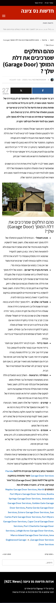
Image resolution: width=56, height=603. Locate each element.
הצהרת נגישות (18, 592)
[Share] (42, 91)
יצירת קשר (39, 3)
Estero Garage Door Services (33, 512)
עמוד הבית (49, 3)
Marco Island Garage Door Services (29, 535)
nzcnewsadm (39, 80)
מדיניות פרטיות (34, 592)
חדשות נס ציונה (37, 10)
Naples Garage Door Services (21, 489)
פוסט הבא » (6, 554)
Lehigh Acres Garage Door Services (34, 530)
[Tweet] (21, 91)
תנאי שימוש (49, 592)
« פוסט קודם (49, 554)
